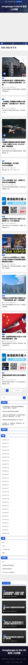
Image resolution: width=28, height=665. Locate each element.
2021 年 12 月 (5, 491)
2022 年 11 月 (5, 453)
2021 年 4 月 (5, 519)
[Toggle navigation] (13, 43)
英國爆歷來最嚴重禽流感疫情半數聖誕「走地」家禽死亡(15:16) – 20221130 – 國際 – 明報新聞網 (13, 144)
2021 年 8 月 (5, 505)
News (3, 216)
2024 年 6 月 (5, 440)
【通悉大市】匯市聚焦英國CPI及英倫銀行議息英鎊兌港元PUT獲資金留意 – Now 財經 (13, 623)
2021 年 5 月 (5, 516)
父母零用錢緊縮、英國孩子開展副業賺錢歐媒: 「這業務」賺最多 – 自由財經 (13, 594)
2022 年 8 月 (5, 464)
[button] (23, 43)
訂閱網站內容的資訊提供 (8, 565)
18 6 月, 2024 (7, 596)
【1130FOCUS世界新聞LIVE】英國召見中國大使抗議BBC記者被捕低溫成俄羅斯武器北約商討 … (13, 259)
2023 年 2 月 (5, 443)
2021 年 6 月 (5, 512)
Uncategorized (6, 549)
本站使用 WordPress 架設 (7, 658)
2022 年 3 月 (5, 481)
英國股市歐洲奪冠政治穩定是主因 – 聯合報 (12, 419)
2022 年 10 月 (5, 457)
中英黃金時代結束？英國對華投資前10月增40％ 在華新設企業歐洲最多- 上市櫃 (13, 83)
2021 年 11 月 (5, 495)
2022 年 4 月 (5, 478)
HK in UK (14, 87)
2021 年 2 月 (5, 526)
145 (17, 390)
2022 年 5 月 (5, 474)
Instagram (17, 662)
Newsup (16, 658)
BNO (3, 99)
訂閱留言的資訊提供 (7, 568)
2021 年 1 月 (5, 530)
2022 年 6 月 (5, 471)
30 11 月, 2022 (6, 87)
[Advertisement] (14, 27)
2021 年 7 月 (5, 509)
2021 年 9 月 (5, 502)
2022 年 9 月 (5, 460)
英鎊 (3, 78)
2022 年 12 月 (5, 450)
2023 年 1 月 (5, 446)
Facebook (8, 662)
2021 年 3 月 (5, 523)
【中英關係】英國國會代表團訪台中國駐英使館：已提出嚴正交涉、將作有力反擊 (13, 104)
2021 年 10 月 (5, 498)
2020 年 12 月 (5, 533)
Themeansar (22, 658)
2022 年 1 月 (5, 488)
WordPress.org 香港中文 (8, 572)
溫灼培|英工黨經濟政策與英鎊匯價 (10, 411)
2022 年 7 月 (5, 467)
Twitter (12, 662)
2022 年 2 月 (5, 485)
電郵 (21, 662)
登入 (3, 562)
